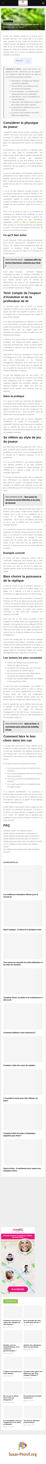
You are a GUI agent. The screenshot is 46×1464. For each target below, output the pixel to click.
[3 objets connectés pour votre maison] (12, 1363)
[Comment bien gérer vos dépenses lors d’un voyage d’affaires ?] (33, 1363)
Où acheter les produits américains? (33, 1397)
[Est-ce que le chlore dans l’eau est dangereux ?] (12, 1387)
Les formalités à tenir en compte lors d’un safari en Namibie (12, 1422)
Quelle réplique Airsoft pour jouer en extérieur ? (21, 839)
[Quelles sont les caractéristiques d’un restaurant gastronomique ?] (12, 1336)
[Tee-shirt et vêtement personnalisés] (33, 1412)
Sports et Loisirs (8, 21)
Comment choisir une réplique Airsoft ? (18, 831)
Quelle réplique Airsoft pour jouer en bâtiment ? (21, 836)
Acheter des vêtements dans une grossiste (32, 1346)
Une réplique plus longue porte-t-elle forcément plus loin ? (21, 850)
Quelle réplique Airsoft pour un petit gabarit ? (20, 833)
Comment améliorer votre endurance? (19, 1033)
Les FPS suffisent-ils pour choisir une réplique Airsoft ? (20, 845)
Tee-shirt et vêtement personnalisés (32, 1421)
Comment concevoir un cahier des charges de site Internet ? (12, 1322)
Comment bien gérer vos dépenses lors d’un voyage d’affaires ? (33, 1373)
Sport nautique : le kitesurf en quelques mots (22, 930)
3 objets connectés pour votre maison (12, 1372)
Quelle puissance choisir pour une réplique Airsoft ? (22, 841)
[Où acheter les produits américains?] (33, 1387)
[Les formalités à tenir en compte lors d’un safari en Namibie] (12, 1412)
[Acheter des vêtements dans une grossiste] (33, 1336)
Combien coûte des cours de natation (19, 1065)
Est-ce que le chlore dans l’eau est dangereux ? (11, 1398)
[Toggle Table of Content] (26, 61)
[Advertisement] (23, 1202)
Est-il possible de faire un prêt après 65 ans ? (32, 1321)
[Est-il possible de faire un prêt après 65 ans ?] (33, 1312)
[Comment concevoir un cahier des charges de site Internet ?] (12, 1312)
